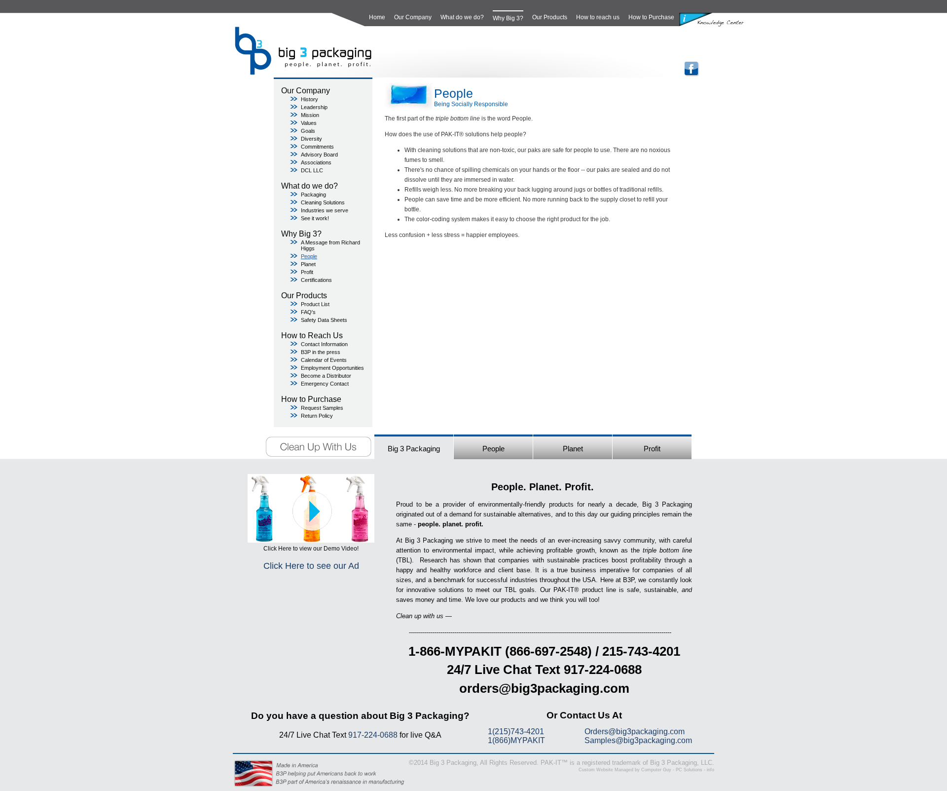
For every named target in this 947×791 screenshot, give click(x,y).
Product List (315, 304)
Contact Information (324, 344)
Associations (316, 162)
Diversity (311, 139)
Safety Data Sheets (324, 320)
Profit (307, 272)
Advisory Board (319, 155)
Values (309, 123)
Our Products (549, 17)
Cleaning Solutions (323, 202)
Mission (310, 115)
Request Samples (322, 408)
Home (377, 17)
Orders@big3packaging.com (634, 731)
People (309, 256)
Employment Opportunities (332, 368)
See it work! (315, 218)
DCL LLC (312, 170)
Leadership (314, 107)
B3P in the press (320, 352)
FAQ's (308, 312)
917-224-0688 (373, 735)
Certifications (316, 280)
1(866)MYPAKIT (516, 740)
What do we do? (462, 17)
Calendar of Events (324, 360)
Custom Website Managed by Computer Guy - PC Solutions (640, 769)
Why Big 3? (508, 18)
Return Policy (317, 416)
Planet (308, 264)
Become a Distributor (326, 376)
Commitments (317, 147)
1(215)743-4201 (516, 731)
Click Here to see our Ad (311, 566)
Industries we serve (324, 210)
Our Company (413, 17)
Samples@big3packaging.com (638, 740)
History (309, 99)
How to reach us (597, 17)
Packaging (313, 195)
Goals (308, 131)
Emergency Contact (325, 384)
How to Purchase (651, 17)
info (710, 769)
